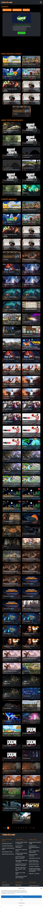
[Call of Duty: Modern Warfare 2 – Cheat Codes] (12, 140)
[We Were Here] (31, 755)
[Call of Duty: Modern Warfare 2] (12, 190)
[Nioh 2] (31, 718)
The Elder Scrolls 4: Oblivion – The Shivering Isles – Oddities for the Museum (35, 870)
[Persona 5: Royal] (12, 718)
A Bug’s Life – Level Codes (34, 873)
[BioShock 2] (31, 190)
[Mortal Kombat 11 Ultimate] (31, 256)
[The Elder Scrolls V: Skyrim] (12, 805)
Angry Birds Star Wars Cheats (8, 854)
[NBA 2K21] (31, 418)
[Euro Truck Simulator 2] (31, 165)
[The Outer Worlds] (12, 780)
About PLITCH (21, 32)
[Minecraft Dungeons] (31, 581)
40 (26, 827)
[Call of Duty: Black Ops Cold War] (31, 86)
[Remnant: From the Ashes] (12, 768)
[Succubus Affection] (31, 331)
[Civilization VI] (31, 668)
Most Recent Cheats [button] (7, 9)
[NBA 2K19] (31, 805)
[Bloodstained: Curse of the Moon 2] (12, 493)
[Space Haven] (31, 518)
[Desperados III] (12, 531)
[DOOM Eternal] (31, 730)
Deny (22, 899)
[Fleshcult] (21, 111)
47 (30, 827)
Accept (21, 896)
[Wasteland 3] (12, 456)
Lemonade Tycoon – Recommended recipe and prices (34, 847)
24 (21, 827)
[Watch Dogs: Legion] (31, 269)
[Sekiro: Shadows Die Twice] (12, 655)
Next (34, 827)
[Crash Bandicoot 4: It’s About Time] (31, 344)
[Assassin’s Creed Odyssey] (31, 61)
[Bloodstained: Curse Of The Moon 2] (31, 506)
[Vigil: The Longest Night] (12, 331)
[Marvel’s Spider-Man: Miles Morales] (12, 86)
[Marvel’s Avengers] (12, 406)
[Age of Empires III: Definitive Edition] (12, 319)
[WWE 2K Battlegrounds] (12, 368)
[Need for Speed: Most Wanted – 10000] (12, 127)
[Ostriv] (31, 705)
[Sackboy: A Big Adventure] (31, 73)
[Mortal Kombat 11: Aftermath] (31, 556)
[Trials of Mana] (12, 618)
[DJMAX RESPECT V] (31, 793)
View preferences (21, 902)
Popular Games (18, 884)
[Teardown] (12, 344)
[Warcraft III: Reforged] (12, 793)
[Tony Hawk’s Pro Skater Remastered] (31, 381)
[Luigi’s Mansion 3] (12, 73)
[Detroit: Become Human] (31, 531)
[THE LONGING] (12, 705)
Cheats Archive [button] (26, 9)
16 (18, 827)
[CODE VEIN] (12, 680)
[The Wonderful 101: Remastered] (31, 468)
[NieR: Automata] (31, 605)
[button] (41, 888)
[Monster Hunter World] (12, 556)
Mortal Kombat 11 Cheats (7, 851)
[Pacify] (12, 543)
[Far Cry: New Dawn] (21, 817)
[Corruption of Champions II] (31, 306)
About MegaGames (6, 884)
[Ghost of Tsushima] (12, 518)
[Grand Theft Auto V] (31, 127)
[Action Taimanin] (31, 319)
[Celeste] (31, 443)
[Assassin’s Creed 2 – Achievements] (31, 152)
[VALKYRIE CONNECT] (31, 543)
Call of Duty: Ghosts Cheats (7, 845)
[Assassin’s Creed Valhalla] (12, 294)
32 (23, 827)
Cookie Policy (21, 905)
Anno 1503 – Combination (34, 866)
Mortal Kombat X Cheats (7, 843)
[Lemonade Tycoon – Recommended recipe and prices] (12, 165)
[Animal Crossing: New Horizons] (12, 730)
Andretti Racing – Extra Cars (34, 858)
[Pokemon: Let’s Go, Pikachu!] (12, 61)
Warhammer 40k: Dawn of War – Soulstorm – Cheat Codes (20, 869)
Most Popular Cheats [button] (17, 9)
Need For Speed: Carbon (34, 864)
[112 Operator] (31, 693)
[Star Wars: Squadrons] (12, 269)
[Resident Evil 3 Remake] (31, 630)
